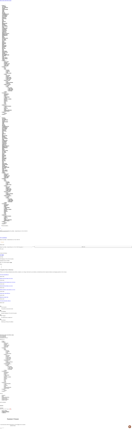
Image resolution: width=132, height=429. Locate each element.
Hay (3, 22)
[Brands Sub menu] (5, 5)
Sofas (7, 72)
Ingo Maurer (4, 25)
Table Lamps (6, 64)
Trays (5, 102)
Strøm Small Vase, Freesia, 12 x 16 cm (6, 285)
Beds (5, 67)
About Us (3, 114)
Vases (5, 103)
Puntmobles (4, 46)
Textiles (3, 112)
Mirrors (5, 99)
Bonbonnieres (6, 204)
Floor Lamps (6, 61)
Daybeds (7, 70)
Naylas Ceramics (5, 38)
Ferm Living (4, 18)
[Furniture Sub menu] (6, 66)
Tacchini (3, 165)
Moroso (3, 37)
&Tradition (4, 6)
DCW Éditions (4, 15)
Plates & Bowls (6, 220)
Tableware (4, 214)
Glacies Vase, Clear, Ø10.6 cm (5, 293)
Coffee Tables (10, 88)
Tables (7, 86)
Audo (3, 11)
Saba (3, 49)
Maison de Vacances (5, 33)
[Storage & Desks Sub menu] (10, 80)
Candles (5, 97)
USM (3, 56)
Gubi (3, 20)
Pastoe (3, 41)
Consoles (7, 85)
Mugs (5, 109)
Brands (3, 5)
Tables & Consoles (7, 84)
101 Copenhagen (5, 7)
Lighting (3, 60)
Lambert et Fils (4, 27)
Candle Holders (7, 207)
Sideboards (8, 83)
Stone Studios (4, 51)
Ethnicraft (4, 17)
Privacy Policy (4, 410)
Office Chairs (8, 79)
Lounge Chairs (8, 78)
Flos (3, 19)
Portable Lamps (7, 63)
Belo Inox (3, 125)
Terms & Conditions (5, 411)
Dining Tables (10, 89)
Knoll (3, 139)
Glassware (6, 108)
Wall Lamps (6, 65)
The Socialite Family (5, 54)
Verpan (3, 59)
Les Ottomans (4, 28)
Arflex (3, 10)
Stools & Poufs (8, 184)
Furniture (4, 66)
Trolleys (5, 91)
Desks (7, 81)
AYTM (3, 12)
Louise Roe (4, 31)
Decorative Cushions (7, 98)
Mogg (3, 36)
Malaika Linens (5, 34)
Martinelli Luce (4, 35)
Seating (5, 74)
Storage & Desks (7, 80)
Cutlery (5, 107)
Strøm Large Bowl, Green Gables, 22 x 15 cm (7, 289)
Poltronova (4, 43)
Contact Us (4, 412)
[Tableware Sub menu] (6, 105)
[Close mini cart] (1, 230)
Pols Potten (4, 42)
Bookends (6, 205)
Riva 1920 (4, 48)
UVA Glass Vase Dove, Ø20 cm (5, 300)
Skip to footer (9, 0)
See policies (2, 254)
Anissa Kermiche (5, 9)
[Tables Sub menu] (8, 197)
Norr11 (3, 40)
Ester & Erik (4, 16)
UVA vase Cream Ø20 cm (4, 274)
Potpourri (6, 100)
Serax (3, 50)
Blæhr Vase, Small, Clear (4, 297)
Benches (7, 76)
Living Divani (4, 30)
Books (5, 95)
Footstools (8, 71)
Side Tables (10, 90)
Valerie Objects (4, 57)
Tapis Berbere (4, 53)
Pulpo (3, 44)
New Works (4, 152)
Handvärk (4, 21)
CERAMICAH (4, 14)
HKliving (3, 24)
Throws (5, 113)
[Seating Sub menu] (7, 185)
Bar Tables (10, 87)
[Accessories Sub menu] (6, 92)
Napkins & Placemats (8, 110)
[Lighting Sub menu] (5, 60)
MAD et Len (4, 32)
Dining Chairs (8, 77)
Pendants (5, 62)
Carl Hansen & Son (5, 126)
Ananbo (3, 8)
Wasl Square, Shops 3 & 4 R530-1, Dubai (7, 334)
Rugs (5, 101)
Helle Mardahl (4, 23)
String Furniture (5, 164)
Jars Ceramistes (5, 138)
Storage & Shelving (9, 82)
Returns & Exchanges (5, 397)
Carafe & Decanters (7, 106)
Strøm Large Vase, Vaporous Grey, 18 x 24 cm (7, 282)
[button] (1, 256)
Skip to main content (3, 0)
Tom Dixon (4, 55)
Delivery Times (4, 399)
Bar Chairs (8, 75)
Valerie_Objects (5, 58)
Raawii (3, 47)
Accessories (4, 92)
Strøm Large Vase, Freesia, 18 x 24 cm (6, 278)
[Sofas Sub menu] (6, 69)
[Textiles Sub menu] (5, 112)
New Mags (4, 151)
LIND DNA (4, 29)
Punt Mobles (4, 45)
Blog (3, 396)
